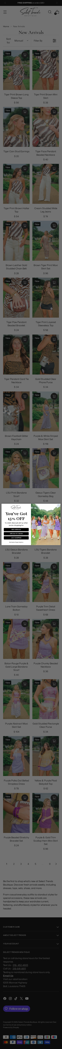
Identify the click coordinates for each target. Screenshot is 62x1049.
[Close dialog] (58, 505)
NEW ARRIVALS (16, 530)
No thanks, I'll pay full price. (16, 542)
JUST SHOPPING (16, 538)
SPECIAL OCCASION (16, 534)
